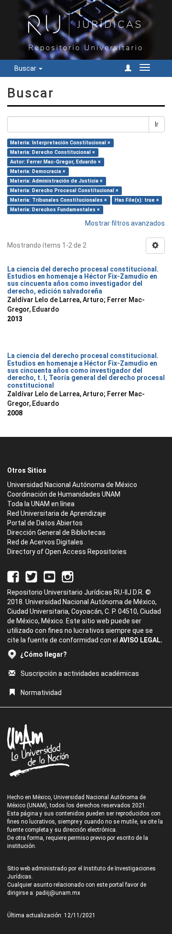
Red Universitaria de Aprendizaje (56, 513)
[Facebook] (13, 576)
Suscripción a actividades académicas (80, 673)
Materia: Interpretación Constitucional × (60, 143)
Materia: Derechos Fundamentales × (55, 209)
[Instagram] (68, 576)
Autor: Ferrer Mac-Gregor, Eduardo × (55, 162)
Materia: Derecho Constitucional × (52, 152)
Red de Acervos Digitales (45, 542)
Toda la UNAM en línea (41, 504)
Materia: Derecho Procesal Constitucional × (64, 190)
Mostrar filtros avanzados (125, 223)
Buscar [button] (26, 68)
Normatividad (41, 692)
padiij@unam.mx (58, 893)
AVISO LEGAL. (140, 640)
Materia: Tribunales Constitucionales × (58, 200)
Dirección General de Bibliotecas (56, 532)
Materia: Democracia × (37, 171)
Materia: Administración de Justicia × (56, 181)
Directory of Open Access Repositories (67, 551)
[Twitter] (31, 576)
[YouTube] (49, 576)
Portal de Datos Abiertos (45, 523)
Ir (157, 124)
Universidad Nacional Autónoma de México (72, 485)
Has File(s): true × (137, 200)
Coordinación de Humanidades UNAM (63, 494)
